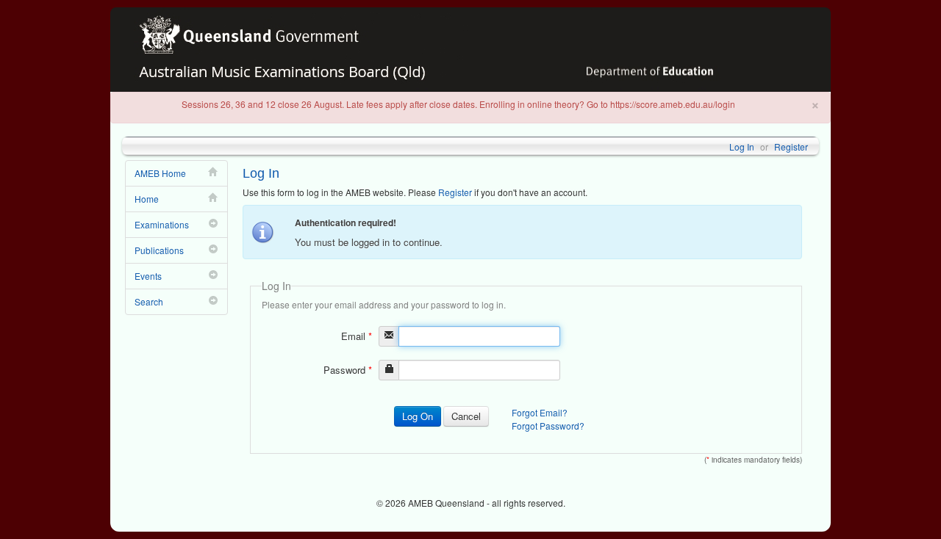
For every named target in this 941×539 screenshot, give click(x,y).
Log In (741, 146)
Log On (417, 416)
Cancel (466, 416)
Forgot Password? (548, 425)
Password (347, 370)
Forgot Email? (540, 412)
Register (791, 146)
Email (356, 336)
